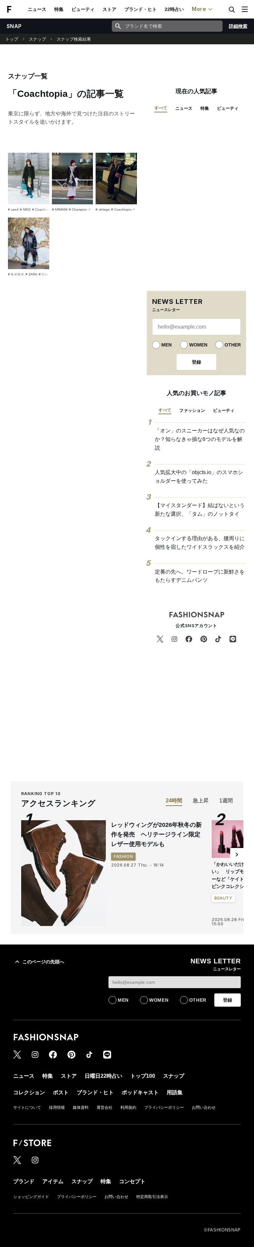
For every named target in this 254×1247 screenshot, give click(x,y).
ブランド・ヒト (140, 9)
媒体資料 (81, 1107)
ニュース (37, 9)
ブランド (23, 1181)
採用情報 (57, 1107)
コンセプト (132, 1181)
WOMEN (198, 344)
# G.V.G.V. (16, 274)
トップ (11, 39)
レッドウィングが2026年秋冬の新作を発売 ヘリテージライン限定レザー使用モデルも (156, 834)
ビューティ (83, 9)
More (199, 9)
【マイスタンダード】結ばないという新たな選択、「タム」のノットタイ (200, 510)
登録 (196, 362)
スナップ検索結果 (74, 39)
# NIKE (25, 209)
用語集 (175, 1092)
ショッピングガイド (31, 1196)
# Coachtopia (42, 209)
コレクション (29, 1092)
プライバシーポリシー (164, 1107)
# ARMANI (59, 209)
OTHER (233, 344)
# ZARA (31, 274)
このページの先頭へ (43, 961)
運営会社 (104, 1107)
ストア (109, 9)
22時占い (174, 9)
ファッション (192, 410)
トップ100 (142, 1076)
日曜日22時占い (103, 1076)
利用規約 (128, 1107)
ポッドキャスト (140, 1092)
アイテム (53, 1181)
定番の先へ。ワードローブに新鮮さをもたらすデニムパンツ (200, 576)
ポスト (61, 1092)
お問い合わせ (204, 1107)
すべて (160, 107)
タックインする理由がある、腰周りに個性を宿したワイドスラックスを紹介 (200, 543)
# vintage (103, 209)
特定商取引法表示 (152, 1196)
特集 (59, 9)
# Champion (78, 209)
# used (13, 209)
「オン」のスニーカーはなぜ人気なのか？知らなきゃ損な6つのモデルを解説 (200, 439)
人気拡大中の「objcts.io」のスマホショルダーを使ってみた (199, 476)
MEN (166, 344)
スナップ (37, 39)
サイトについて (27, 1107)
